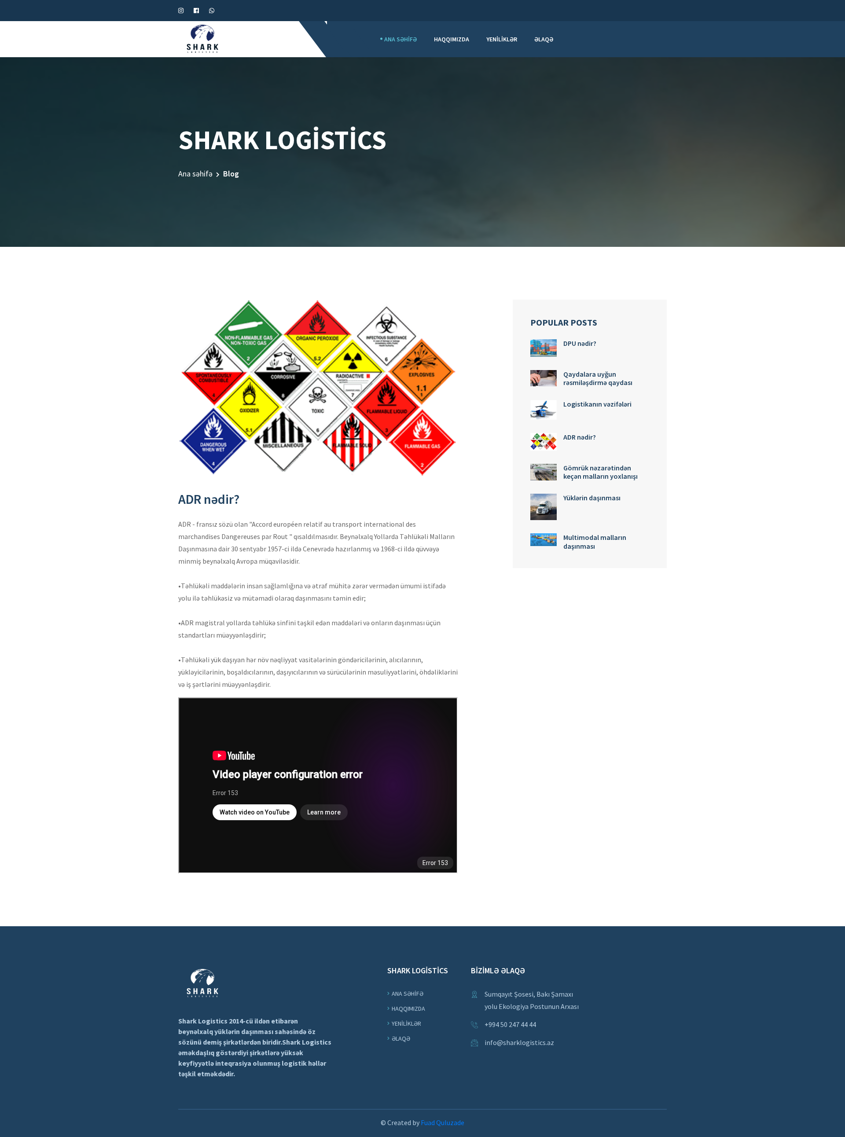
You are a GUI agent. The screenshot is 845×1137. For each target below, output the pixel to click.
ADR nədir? (579, 437)
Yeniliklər (501, 39)
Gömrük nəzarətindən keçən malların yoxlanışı (600, 471)
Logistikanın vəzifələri (597, 404)
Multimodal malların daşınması (594, 541)
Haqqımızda (451, 39)
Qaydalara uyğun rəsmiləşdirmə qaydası (597, 378)
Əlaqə (543, 39)
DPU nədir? (579, 343)
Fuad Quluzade (442, 1122)
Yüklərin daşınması (592, 497)
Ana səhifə (400, 39)
